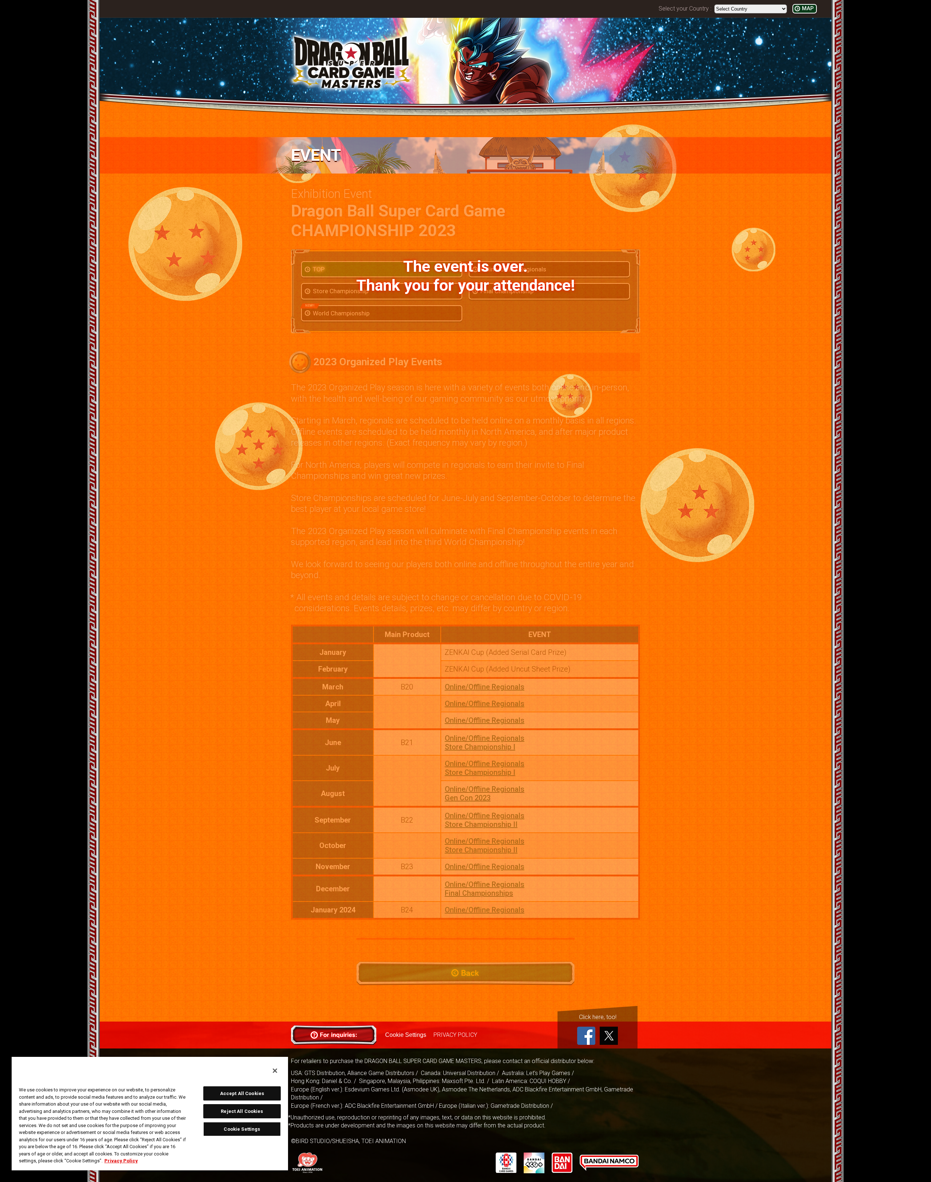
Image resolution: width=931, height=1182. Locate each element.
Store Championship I (480, 747)
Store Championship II (481, 824)
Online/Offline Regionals (484, 686)
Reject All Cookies (242, 1111)
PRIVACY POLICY (455, 1034)
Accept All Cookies (242, 1093)
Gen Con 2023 (468, 797)
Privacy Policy (121, 1160)
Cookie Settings (405, 1035)
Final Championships (479, 893)
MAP (808, 8)
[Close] (275, 1071)
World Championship (337, 311)
